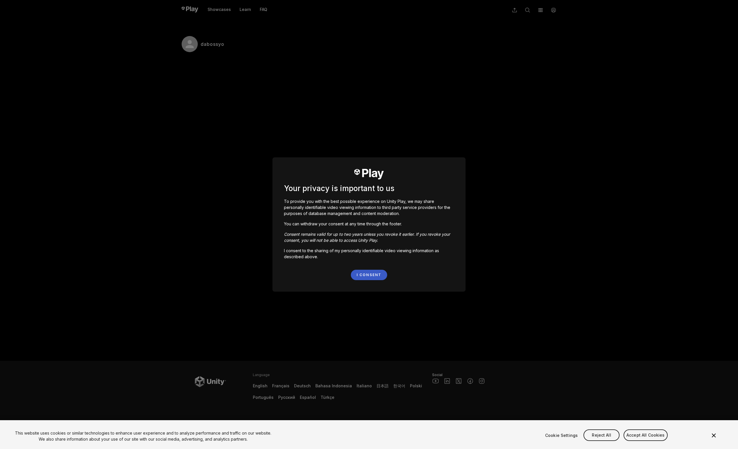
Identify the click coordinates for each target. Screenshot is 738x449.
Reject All (601, 435)
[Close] (713, 435)
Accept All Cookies (645, 435)
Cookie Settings (561, 435)
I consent (369, 275)
